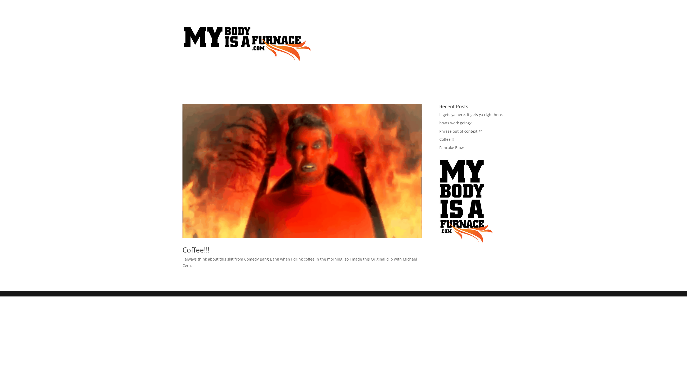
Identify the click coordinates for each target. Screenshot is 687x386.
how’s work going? (455, 122)
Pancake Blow (451, 147)
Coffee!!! (196, 250)
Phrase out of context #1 (461, 131)
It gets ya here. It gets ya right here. (471, 114)
